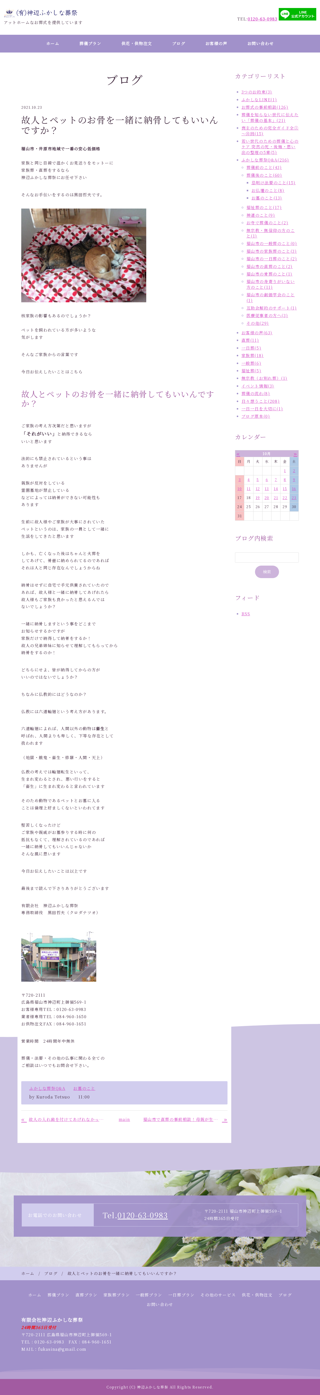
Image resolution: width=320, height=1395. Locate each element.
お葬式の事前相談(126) (265, 107)
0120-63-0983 (143, 1214)
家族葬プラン (117, 1295)
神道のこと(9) (260, 215)
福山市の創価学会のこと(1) (270, 297)
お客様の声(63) (257, 333)
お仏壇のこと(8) (268, 190)
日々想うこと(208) (261, 401)
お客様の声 (217, 43)
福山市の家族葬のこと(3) (271, 251)
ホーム (53, 43)
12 (258, 488)
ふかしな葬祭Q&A (47, 1088)
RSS (246, 614)
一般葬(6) (252, 363)
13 (267, 488)
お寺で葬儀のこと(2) (267, 223)
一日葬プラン (181, 1295)
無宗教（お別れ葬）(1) (265, 378)
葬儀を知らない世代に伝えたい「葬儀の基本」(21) (270, 117)
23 (294, 497)
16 (294, 488)
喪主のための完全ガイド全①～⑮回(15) (270, 130)
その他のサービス (218, 1295)
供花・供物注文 (137, 43)
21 (276, 497)
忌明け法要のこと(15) (274, 183)
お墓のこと (84, 1088)
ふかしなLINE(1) (259, 100)
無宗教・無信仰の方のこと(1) (270, 233)
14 (276, 488)
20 (266, 497)
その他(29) (257, 323)
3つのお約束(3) (257, 92)
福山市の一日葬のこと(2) (271, 259)
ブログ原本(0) (256, 416)
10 (240, 488)
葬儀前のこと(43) (264, 167)
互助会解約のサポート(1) (271, 308)
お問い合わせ (261, 43)
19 (258, 497)
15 (285, 488)
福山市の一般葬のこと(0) (271, 243)
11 (248, 488)
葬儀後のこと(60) (264, 175)
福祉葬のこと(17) (264, 207)
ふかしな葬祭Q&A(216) (265, 160)
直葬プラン (87, 1295)
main (124, 1119)
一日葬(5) (252, 348)
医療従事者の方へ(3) (267, 315)
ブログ (179, 43)
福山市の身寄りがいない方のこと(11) (270, 284)
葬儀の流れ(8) (256, 393)
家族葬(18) (253, 355)
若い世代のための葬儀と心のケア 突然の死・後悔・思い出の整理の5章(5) (270, 146)
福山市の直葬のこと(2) (269, 266)
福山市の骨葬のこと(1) (269, 274)
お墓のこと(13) (267, 198)
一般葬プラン (149, 1295)
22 (284, 497)
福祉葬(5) (252, 371)
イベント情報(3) (258, 386)
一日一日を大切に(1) (262, 409)
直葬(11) (250, 340)
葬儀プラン (91, 43)
